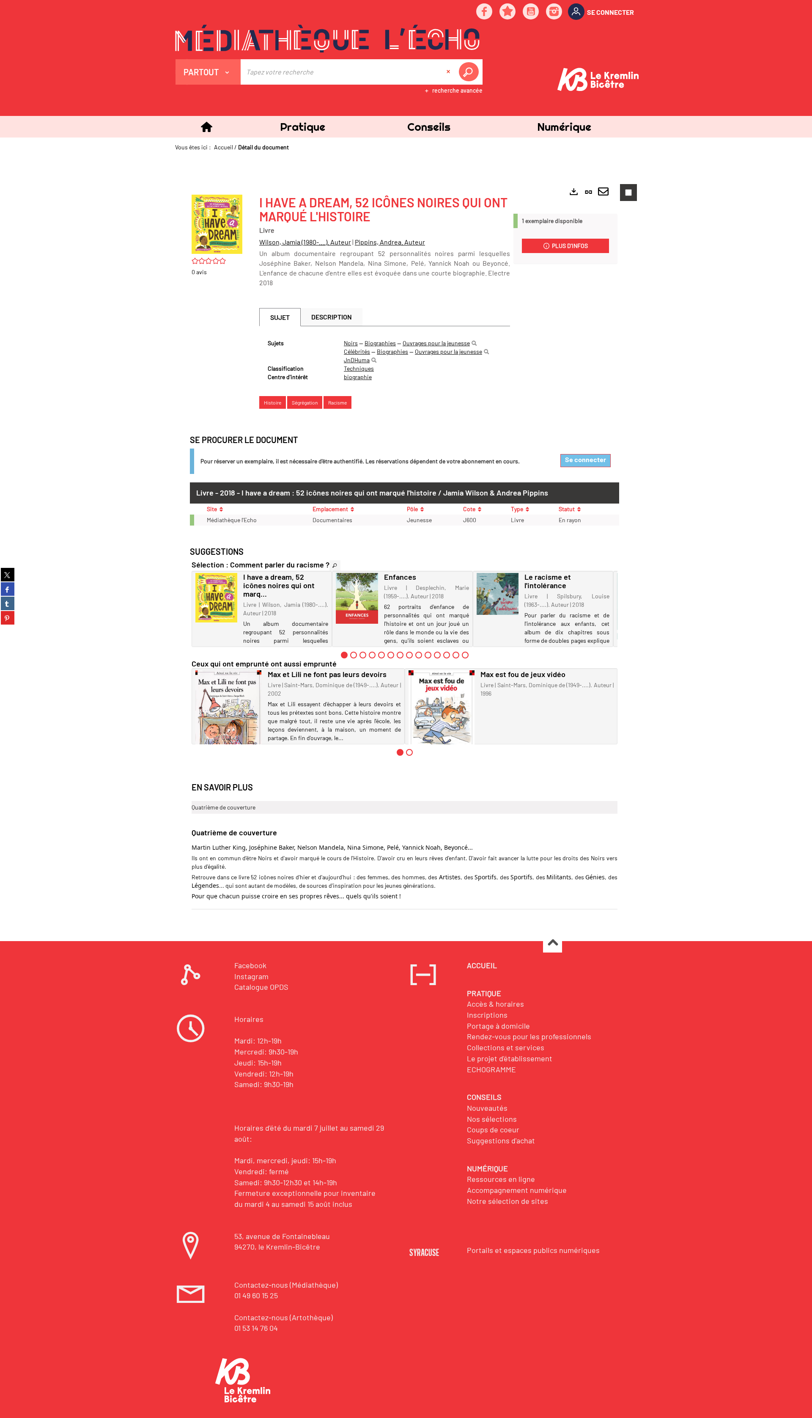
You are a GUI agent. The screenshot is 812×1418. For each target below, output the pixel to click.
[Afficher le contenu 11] (437, 655)
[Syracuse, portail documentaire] (327, 38)
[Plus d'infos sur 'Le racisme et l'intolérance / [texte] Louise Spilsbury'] (497, 593)
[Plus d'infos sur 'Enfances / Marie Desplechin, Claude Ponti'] (356, 598)
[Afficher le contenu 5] (381, 655)
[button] (302, 127)
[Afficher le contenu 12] (446, 655)
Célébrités (357, 351)
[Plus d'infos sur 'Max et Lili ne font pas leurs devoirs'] (228, 716)
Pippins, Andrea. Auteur (390, 242)
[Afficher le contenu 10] (428, 655)
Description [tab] (331, 317)
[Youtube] (531, 12)
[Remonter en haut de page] (552, 943)
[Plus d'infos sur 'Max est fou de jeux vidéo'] (442, 713)
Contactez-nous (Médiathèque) (286, 1284)
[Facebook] (484, 12)
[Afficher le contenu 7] (400, 655)
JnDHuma (357, 359)
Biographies (380, 343)
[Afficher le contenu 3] (362, 655)
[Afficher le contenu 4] (372, 655)
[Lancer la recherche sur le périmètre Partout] (470, 72)
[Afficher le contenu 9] (418, 655)
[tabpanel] (385, 360)
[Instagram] (554, 12)
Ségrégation (305, 402)
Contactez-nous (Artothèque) (283, 1317)
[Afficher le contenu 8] (409, 655)
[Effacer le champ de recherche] (449, 72)
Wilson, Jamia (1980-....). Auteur (305, 242)
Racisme (337, 402)
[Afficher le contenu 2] (353, 655)
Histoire (272, 402)
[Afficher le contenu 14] (465, 655)
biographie (358, 376)
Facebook (250, 965)
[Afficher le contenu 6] (390, 655)
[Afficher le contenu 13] (456, 655)
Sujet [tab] (280, 317)
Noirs (351, 343)
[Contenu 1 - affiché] (344, 655)
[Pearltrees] (508, 12)
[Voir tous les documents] (334, 565)
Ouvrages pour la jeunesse (436, 343)
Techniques (359, 368)
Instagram (251, 976)
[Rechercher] (474, 343)
